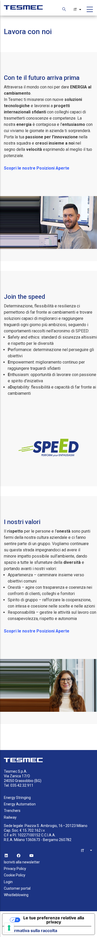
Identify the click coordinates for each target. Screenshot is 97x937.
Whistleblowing (16, 895)
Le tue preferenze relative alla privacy (53, 920)
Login (8, 882)
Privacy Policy (15, 869)
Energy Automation (20, 804)
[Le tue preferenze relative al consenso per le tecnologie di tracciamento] (9, 928)
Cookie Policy (14, 875)
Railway (10, 817)
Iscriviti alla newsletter (22, 862)
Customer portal (17, 888)
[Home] (23, 5)
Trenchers (12, 811)
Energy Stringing (17, 798)
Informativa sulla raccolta (31, 930)
